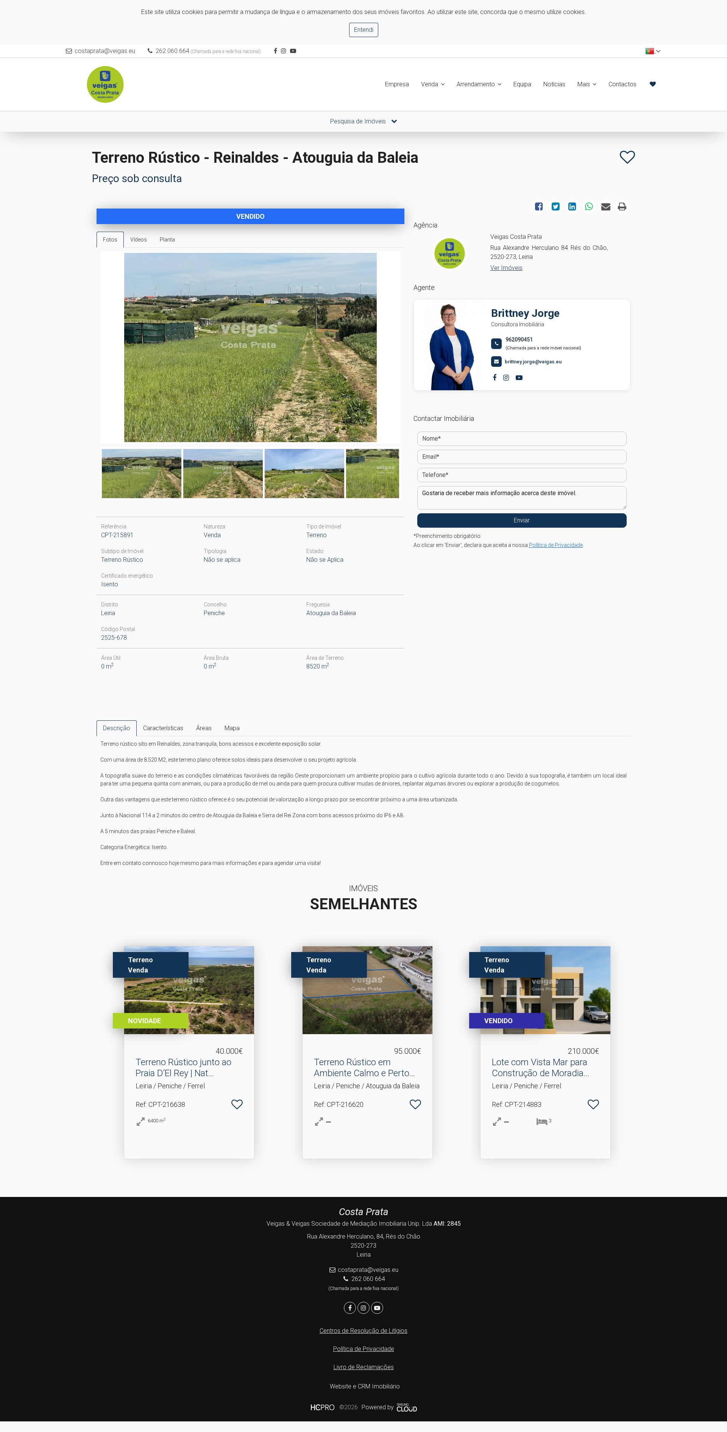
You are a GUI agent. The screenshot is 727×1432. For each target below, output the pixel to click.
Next (410, 349)
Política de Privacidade (556, 545)
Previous (90, 349)
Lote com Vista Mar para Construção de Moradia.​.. (540, 1067)
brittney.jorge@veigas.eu (533, 362)
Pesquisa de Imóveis (358, 121)
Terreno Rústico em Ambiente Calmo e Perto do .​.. (361, 1073)
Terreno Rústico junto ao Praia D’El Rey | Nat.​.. (183, 1067)
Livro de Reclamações (364, 1367)
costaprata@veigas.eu (105, 51)
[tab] (110, 240)
